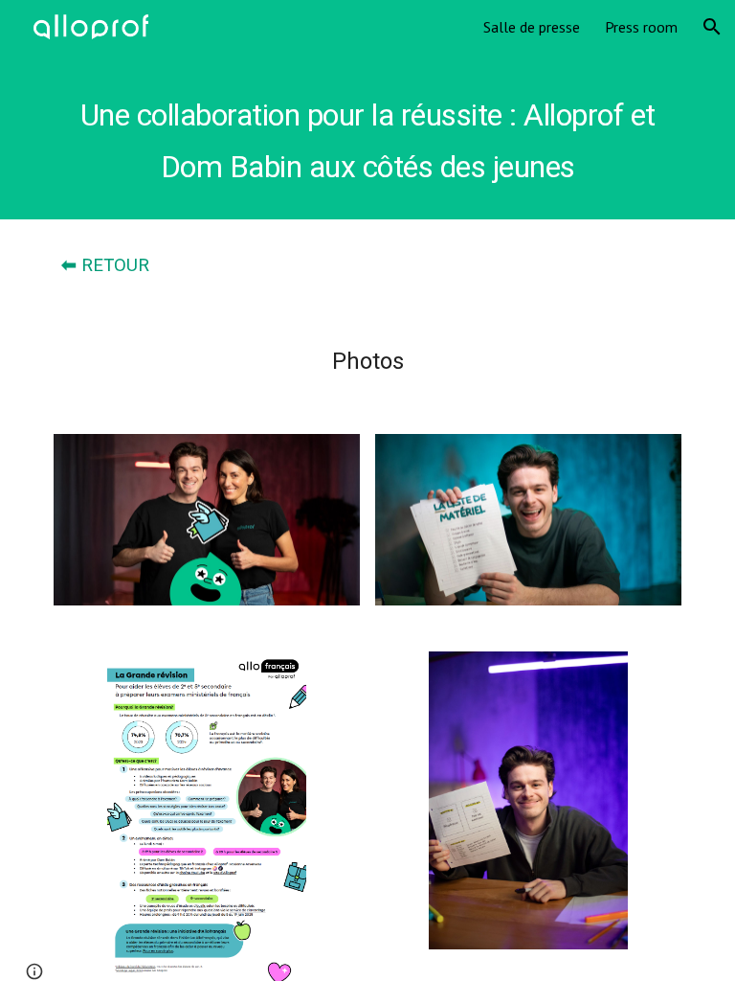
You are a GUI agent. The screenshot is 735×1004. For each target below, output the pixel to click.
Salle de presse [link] (531, 26)
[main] (367, 136)
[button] (712, 27)
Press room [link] (641, 26)
